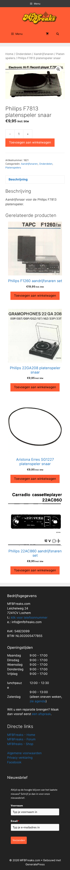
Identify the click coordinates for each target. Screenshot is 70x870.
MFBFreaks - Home (21, 735)
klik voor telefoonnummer (29, 617)
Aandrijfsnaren (43, 54)
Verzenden (19, 840)
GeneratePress (35, 864)
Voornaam (17, 805)
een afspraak (41, 714)
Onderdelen (23, 54)
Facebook (14, 762)
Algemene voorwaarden (24, 753)
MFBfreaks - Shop (20, 744)
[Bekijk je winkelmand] (47, 34)
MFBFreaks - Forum (21, 739)
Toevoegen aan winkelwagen (30, 142)
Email (15, 821)
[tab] (35, 179)
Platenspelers (13, 167)
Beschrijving (18, 179)
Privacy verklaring (19, 757)
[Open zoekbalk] (57, 34)
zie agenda (38, 701)
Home (9, 54)
